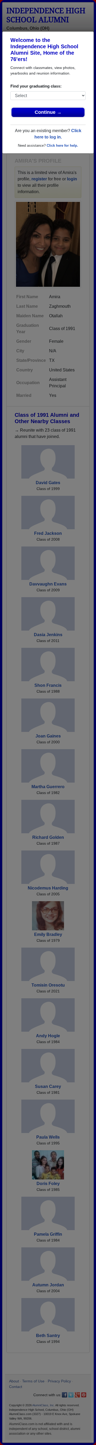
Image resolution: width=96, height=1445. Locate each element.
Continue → (48, 112)
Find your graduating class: (36, 86)
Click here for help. (62, 145)
